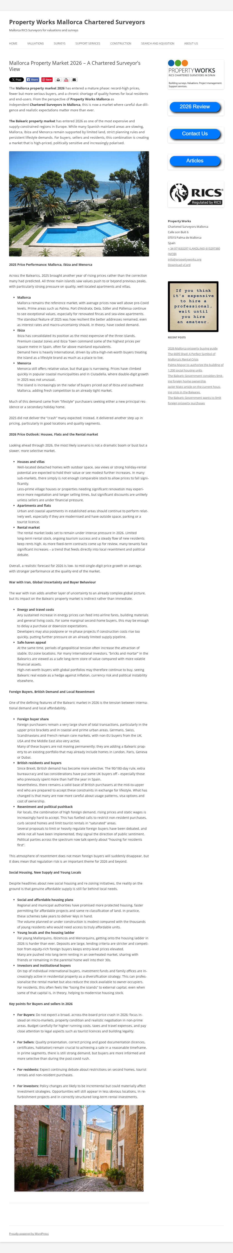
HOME (13, 43)
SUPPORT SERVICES (88, 43)
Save (49, 79)
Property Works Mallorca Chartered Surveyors (77, 22)
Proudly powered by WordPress (29, 1234)
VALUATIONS (35, 43)
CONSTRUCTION (120, 43)
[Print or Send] (67, 81)
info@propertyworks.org (184, 259)
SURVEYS (60, 43)
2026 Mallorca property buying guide (193, 348)
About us (191, 43)
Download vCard (179, 265)
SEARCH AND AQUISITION (157, 43)
